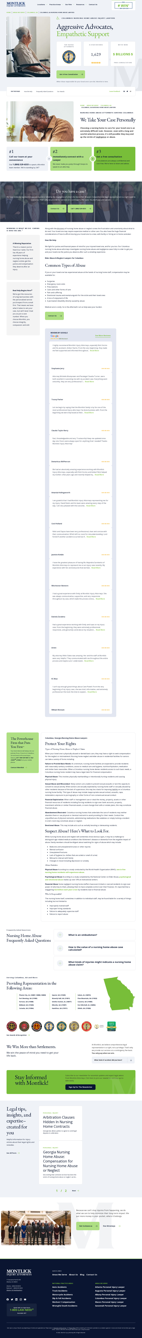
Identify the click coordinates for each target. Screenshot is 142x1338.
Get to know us (85, 1226)
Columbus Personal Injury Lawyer (111, 1298)
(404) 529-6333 (16, 1286)
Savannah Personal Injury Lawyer (111, 1305)
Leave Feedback (114, 91)
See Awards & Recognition (17, 1035)
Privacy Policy (72, 1328)
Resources (80, 4)
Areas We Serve (19, 12)
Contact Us (93, 4)
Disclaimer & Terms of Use (59, 1328)
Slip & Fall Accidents (61, 1298)
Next (74, 1191)
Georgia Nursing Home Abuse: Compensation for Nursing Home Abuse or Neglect (60, 1161)
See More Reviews (103, 335)
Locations (41, 4)
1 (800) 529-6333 (21, 164)
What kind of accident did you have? (108, 1060)
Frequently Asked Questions (44, 91)
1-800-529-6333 (23, 758)
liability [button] (115, 789)
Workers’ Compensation (63, 1302)
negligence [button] (101, 137)
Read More (94, 350)
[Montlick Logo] (16, 4)
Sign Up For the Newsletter (80, 1087)
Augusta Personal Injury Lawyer (110, 1290)
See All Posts (11, 1153)
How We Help (28, 91)
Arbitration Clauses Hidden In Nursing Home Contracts (59, 1122)
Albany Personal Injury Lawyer (109, 1294)
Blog (82, 1274)
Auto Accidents (59, 1287)
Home (9, 12)
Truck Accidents (59, 1290)
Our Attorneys (109, 1226)
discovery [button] (60, 228)
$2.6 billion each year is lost (66, 890)
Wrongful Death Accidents (64, 1305)
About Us (73, 1274)
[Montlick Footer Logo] (19, 1273)
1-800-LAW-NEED (22, 1310)
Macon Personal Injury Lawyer (109, 1302)
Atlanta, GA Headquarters (14, 1290)
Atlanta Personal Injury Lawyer (110, 1287)
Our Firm (68, 4)
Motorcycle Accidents (62, 1294)
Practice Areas (55, 4)
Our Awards (60, 91)
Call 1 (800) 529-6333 (78, 209)
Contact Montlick (17, 767)
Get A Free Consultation (69, 74)
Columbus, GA (32, 12)
